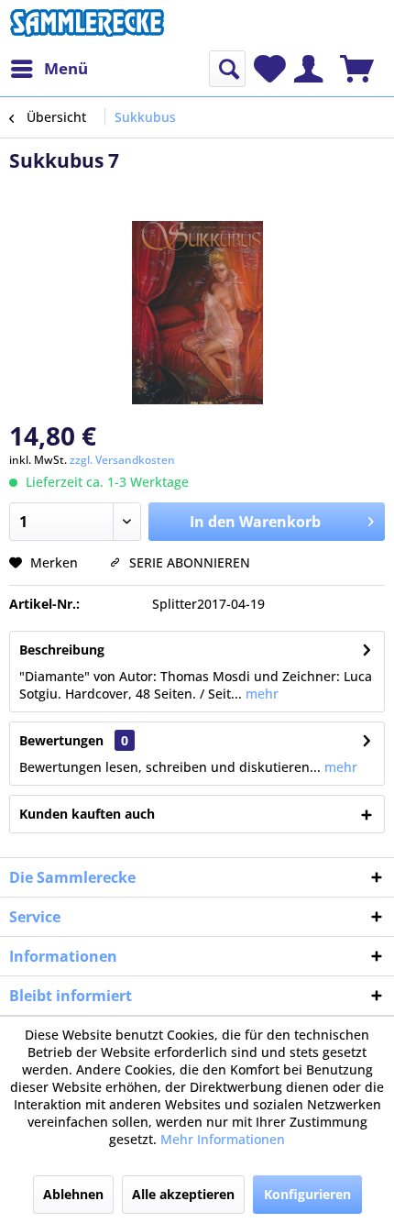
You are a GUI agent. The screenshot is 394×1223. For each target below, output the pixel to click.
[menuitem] (48, 68)
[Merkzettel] (270, 69)
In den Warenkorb (255, 522)
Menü (66, 68)
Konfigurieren (307, 1194)
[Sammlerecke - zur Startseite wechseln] (87, 25)
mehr (260, 693)
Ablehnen (73, 1194)
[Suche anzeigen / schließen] (227, 68)
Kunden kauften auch (87, 813)
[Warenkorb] (357, 68)
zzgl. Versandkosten (122, 460)
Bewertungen (61, 740)
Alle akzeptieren (183, 1194)
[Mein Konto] (308, 69)
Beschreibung (61, 649)
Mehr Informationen (222, 1139)
